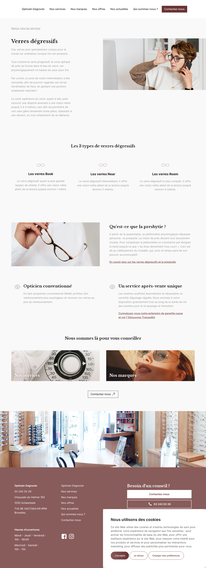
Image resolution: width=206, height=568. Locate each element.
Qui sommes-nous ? (145, 9)
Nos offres (98, 9)
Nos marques (79, 9)
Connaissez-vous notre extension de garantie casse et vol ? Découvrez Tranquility (150, 315)
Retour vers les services (25, 28)
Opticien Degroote (33, 9)
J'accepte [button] (120, 555)
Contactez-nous (174, 9)
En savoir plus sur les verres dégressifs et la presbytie (142, 262)
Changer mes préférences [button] (166, 555)
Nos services (58, 9)
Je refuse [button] (139, 555)
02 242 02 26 (22, 491)
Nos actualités (119, 9)
